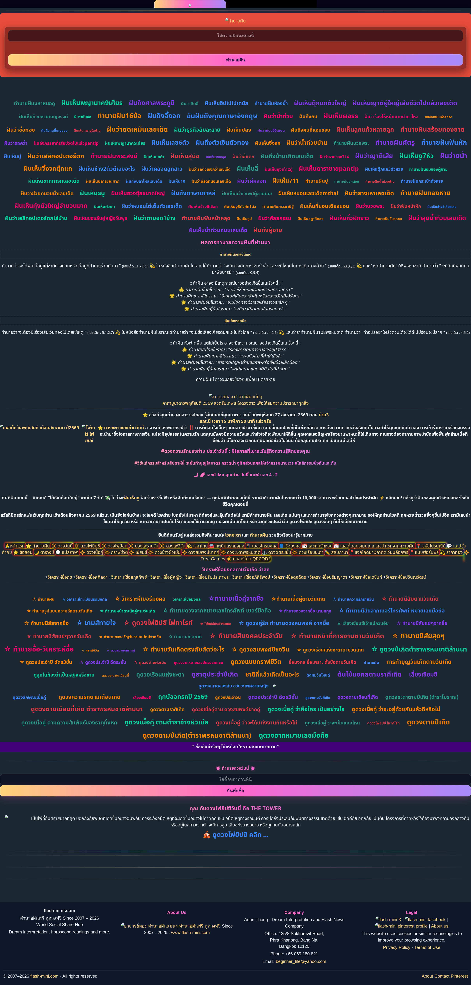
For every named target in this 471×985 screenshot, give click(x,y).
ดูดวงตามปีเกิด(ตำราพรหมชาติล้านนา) (197, 735)
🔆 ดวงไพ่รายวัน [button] (144, 546)
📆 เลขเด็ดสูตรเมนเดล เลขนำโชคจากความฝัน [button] (375, 546)
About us (439, 925)
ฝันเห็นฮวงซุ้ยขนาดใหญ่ (138, 193)
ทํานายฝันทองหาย (425, 192)
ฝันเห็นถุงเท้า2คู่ (279, 169)
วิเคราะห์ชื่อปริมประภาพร (207, 577)
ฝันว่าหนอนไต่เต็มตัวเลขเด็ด (151, 205)
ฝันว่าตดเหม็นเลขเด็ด (137, 129)
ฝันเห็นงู (131, 498)
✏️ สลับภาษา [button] (337, 552)
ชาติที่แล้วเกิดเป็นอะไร (272, 674)
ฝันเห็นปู (12, 156)
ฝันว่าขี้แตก (243, 156)
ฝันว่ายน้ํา (453, 155)
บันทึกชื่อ (235, 790)
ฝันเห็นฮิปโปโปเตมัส (226, 103)
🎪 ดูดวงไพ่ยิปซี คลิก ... (236, 834)
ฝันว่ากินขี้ (190, 103)
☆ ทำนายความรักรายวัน (353, 599)
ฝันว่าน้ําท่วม (278, 116)
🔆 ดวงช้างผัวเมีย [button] (165, 552)
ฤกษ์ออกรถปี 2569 (183, 696)
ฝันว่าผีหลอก (251, 180)
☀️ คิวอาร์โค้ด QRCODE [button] (248, 559)
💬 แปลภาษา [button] (67, 552)
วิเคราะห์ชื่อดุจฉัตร (290, 577)
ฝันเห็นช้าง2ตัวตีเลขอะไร (106, 168)
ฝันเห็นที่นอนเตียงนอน (324, 205)
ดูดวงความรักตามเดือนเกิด (90, 696)
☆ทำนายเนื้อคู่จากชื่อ (236, 598)
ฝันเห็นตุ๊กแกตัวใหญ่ (320, 103)
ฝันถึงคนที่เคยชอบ (54, 130)
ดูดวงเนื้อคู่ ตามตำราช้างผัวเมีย (167, 722)
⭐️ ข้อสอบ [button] (23, 552)
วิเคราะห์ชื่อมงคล (187, 599)
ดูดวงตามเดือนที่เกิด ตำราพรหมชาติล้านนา (87, 709)
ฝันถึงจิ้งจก (164, 115)
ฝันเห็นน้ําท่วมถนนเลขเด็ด (218, 229)
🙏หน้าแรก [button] (15, 546)
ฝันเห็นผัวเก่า (104, 206)
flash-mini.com (44, 976)
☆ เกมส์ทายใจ (96, 622)
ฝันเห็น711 (285, 180)
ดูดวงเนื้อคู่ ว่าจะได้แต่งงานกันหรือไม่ (257, 722)
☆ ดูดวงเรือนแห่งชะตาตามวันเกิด (330, 649)
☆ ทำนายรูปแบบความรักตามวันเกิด (59, 611)
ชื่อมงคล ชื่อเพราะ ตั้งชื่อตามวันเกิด (322, 662)
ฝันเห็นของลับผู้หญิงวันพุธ (100, 218)
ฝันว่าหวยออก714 (334, 156)
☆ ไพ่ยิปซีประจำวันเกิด (215, 623)
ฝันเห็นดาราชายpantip (329, 168)
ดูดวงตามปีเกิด (428, 721)
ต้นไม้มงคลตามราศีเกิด (369, 674)
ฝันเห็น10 (177, 181)
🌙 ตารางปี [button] (44, 552)
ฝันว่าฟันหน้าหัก (406, 206)
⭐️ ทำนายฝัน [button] (38, 546)
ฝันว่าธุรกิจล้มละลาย (197, 129)
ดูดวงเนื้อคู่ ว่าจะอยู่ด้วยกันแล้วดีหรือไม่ (396, 709)
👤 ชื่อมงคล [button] (290, 546)
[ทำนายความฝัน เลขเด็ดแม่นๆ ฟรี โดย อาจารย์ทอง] (235, 397)
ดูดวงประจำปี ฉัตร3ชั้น (273, 696)
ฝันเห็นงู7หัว (416, 155)
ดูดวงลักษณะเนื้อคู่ (29, 697)
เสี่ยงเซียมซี (423, 674)
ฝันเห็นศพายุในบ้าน (87, 130)
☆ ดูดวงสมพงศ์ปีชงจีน (260, 649)
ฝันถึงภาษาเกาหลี (193, 193)
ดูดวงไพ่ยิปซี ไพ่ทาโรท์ (383, 723)
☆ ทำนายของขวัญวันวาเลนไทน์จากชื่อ (130, 636)
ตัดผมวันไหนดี (318, 675)
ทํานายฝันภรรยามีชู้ (278, 206)
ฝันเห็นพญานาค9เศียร (92, 102)
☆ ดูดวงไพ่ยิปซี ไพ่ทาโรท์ (158, 622)
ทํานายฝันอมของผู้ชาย (428, 169)
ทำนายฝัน (259, 535)
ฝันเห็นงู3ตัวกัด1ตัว (240, 206)
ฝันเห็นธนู (92, 193)
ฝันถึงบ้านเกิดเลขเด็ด (287, 156)
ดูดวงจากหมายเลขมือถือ (294, 735)
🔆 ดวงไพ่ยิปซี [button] (87, 546)
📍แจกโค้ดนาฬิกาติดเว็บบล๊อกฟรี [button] (379, 552)
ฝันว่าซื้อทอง (21, 129)
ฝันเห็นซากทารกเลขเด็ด (54, 180)
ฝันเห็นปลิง (239, 129)
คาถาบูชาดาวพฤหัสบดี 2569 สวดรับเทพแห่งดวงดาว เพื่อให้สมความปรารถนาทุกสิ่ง (235, 403)
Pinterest (459, 976)
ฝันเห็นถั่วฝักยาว (349, 218)
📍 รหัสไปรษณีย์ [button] (431, 546)
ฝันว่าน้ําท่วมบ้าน (307, 142)
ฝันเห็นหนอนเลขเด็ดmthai (308, 193)
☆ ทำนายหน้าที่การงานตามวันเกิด (337, 635)
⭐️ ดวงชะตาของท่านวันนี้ (121, 427)
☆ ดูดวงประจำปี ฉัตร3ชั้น (45, 662)
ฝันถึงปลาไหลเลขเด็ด (144, 181)
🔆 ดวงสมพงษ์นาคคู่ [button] (201, 552)
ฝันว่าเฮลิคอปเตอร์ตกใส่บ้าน (36, 218)
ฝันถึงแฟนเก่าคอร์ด (438, 117)
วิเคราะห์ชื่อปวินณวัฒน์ (406, 577)
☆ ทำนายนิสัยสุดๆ (418, 635)
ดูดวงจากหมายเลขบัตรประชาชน (198, 662)
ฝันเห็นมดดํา (154, 156)
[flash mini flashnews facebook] (426, 919)
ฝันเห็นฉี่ (247, 168)
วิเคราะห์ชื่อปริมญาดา (328, 577)
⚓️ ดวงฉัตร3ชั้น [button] (277, 552)
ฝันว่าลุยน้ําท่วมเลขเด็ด (437, 218)
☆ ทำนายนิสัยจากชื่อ (46, 622)
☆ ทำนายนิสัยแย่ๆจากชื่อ (421, 623)
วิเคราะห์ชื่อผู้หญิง (166, 577)
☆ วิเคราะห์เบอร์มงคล (140, 598)
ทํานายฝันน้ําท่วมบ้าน (380, 181)
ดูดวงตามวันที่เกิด (317, 697)
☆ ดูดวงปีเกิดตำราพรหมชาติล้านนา (419, 649)
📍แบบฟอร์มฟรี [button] (424, 552)
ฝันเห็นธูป (244, 218)
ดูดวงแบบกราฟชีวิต (256, 661)
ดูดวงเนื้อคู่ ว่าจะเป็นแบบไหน (332, 722)
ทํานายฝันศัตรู (395, 142)
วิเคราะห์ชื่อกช (60, 577)
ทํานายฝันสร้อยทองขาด (432, 129)
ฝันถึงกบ (308, 116)
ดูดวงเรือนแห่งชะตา (160, 674)
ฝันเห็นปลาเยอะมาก (103, 181)
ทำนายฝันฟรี (191, 925)
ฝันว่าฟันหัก (82, 117)
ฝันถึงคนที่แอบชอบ (310, 130)
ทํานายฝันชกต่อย (346, 181)
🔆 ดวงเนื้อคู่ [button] (92, 552)
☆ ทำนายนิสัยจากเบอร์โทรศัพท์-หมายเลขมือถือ (392, 610)
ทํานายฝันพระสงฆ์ (113, 156)
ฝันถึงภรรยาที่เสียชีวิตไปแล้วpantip (66, 143)
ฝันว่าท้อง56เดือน (271, 130)
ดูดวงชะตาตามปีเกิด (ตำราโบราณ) (421, 696)
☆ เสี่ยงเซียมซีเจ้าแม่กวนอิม (363, 623)
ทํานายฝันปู (316, 181)
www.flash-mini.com (190, 932)
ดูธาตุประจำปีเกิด (214, 674)
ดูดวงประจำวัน (228, 697)
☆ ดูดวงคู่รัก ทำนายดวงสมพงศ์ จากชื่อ (283, 623)
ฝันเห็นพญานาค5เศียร (125, 143)
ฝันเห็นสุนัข (184, 156)
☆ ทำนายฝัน (43, 599)
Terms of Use (427, 947)
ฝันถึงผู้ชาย (268, 230)
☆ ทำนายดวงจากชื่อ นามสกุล (305, 611)
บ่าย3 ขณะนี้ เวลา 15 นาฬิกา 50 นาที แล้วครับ (264, 418)
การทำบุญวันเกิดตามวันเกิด (419, 662)
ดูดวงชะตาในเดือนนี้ (115, 675)
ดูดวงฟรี (213, 925)
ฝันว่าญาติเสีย (374, 155)
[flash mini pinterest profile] (402, 925)
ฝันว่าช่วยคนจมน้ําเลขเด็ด (47, 193)
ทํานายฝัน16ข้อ (119, 115)
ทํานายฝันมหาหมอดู (34, 103)
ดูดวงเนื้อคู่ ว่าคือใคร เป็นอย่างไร (306, 709)
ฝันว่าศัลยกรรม (274, 218)
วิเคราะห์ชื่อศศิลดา (92, 577)
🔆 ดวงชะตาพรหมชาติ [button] (241, 552)
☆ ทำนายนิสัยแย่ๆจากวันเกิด (58, 636)
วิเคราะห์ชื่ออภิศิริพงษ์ (251, 577)
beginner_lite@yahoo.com (301, 961)
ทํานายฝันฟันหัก (444, 142)
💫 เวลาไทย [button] (198, 546)
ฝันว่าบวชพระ (369, 205)
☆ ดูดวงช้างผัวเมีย (150, 662)
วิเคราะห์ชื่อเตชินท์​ (366, 577)
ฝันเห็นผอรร (340, 115)
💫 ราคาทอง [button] (452, 552)
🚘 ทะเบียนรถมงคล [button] (227, 546)
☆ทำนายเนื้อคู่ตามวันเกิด (298, 598)
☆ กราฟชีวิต (90, 650)
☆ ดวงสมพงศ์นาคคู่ (120, 650)
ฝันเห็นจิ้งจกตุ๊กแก (48, 168)
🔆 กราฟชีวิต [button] (116, 552)
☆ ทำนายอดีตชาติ (185, 636)
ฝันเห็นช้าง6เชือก (203, 206)
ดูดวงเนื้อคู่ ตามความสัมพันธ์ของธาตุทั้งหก (69, 722)
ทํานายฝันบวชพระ (351, 143)
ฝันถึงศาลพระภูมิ (152, 102)
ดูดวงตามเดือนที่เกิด (357, 697)
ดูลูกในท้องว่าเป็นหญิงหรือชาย (64, 674)
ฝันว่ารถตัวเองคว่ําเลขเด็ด (210, 169)
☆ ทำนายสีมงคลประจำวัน (246, 635)
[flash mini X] (389, 919)
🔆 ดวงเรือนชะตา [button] (308, 552)
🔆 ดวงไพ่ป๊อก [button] (114, 546)
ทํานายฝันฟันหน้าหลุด (206, 218)
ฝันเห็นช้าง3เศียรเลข (441, 206)
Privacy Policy (396, 947)
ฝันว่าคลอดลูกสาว (162, 168)
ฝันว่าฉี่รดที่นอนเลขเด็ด (211, 181)
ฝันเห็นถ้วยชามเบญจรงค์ (43, 116)
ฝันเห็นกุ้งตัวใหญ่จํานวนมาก (51, 205)
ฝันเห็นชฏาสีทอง (310, 218)
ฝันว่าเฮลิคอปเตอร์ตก (55, 156)
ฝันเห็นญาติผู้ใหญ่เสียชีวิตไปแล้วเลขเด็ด (405, 103)
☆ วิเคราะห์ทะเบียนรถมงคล (84, 599)
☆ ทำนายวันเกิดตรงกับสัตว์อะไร (183, 649)
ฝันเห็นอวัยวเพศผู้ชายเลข (247, 193)
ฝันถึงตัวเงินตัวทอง (222, 142)
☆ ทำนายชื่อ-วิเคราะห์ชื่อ (39, 649)
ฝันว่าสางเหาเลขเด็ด (369, 193)
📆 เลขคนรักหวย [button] (318, 546)
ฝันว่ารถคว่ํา (15, 143)
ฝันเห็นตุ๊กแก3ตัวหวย (384, 169)
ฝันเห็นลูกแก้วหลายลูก (365, 129)
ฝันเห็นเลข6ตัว (170, 142)
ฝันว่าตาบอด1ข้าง (155, 218)
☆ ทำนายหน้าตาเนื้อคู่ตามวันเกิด (127, 611)
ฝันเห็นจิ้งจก (267, 143)
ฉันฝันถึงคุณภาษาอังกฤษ (222, 115)
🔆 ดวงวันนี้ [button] (62, 546)
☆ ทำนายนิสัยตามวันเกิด (410, 598)
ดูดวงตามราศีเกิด (167, 709)
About (427, 976)
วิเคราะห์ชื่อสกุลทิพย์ (129, 577)
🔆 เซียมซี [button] (138, 552)
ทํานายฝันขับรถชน (388, 218)
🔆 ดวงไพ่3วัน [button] (173, 546)
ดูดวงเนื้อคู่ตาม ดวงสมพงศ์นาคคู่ (226, 709)
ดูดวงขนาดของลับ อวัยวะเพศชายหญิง (234, 686)
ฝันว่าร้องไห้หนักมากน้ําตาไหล (391, 116)
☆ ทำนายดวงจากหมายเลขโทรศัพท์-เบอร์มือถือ (216, 610)
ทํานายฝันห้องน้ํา (271, 103)
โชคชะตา (233, 535)
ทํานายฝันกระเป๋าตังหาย (422, 181)
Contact (441, 976)
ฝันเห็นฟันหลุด (216, 157)
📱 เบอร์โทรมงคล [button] (262, 546)
